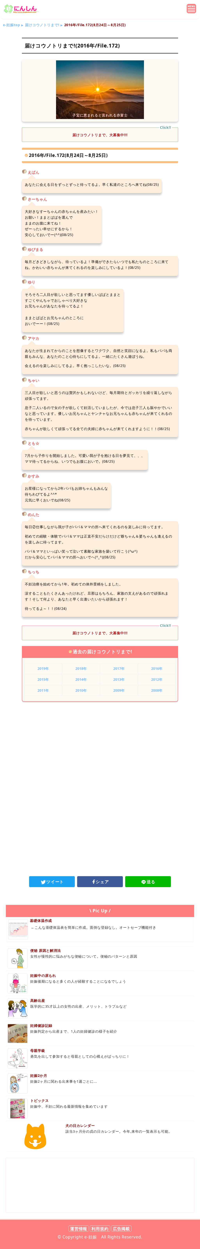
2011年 (43, 690)
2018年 (81, 668)
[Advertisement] (100, 736)
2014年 (81, 679)
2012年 (157, 679)
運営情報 (78, 1228)
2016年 (157, 668)
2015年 (43, 679)
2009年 (119, 690)
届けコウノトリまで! (42, 24)
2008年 (157, 690)
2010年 (81, 690)
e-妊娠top (11, 24)
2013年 (119, 679)
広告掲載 (121, 1228)
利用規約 (100, 1228)
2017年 (119, 668)
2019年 (43, 668)
